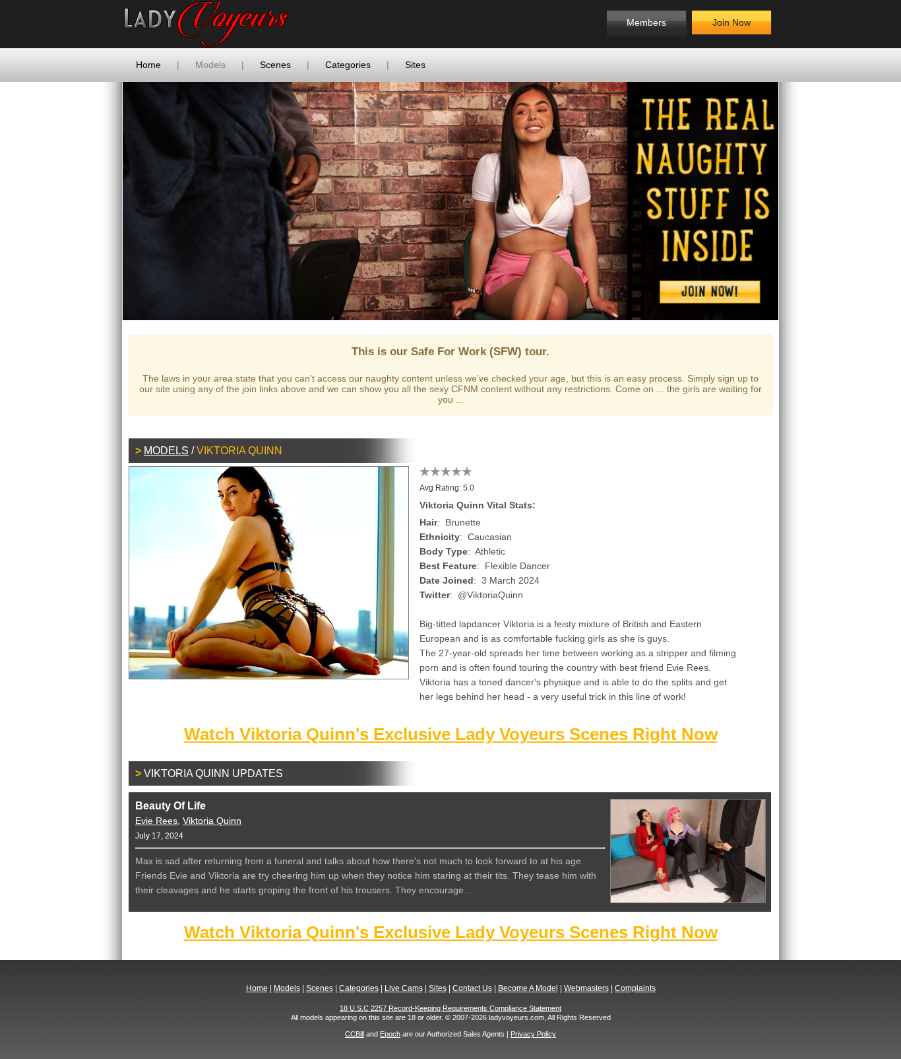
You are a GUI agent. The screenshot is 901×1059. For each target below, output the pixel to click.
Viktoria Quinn (212, 820)
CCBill (354, 1034)
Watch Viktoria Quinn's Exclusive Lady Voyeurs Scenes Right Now (451, 734)
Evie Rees (156, 820)
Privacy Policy (533, 1034)
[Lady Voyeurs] (230, 24)
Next (798, 201)
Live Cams (404, 988)
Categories (348, 64)
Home (148, 64)
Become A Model (528, 988)
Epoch (390, 1034)
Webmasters (586, 988)
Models (210, 64)
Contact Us (472, 988)
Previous (103, 201)
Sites (415, 64)
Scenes (275, 64)
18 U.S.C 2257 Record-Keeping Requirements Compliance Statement (450, 1008)
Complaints (635, 988)
